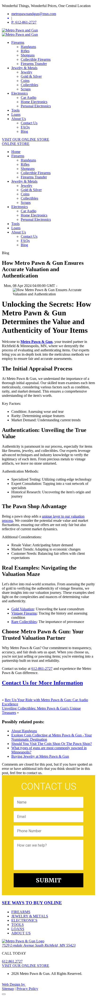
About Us (18, 119)
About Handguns (24, 731)
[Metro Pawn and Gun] (20, 30)
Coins (25, 81)
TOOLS (17, 925)
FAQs (25, 127)
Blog (24, 131)
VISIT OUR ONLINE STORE (25, 139)
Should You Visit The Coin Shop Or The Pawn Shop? (51, 744)
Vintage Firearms (24, 613)
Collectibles (29, 85)
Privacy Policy (27, 989)
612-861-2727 (42, 669)
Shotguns (28, 55)
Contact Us (29, 123)
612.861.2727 (12, 961)
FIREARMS (20, 912)
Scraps (26, 89)
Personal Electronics (36, 106)
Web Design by (14, 984)
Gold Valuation (22, 609)
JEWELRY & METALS (29, 916)
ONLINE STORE (15, 144)
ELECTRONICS (24, 920)
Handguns (28, 47)
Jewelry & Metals (24, 68)
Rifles (25, 51)
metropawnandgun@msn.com (33, 14)
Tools (15, 110)
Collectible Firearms (36, 59)
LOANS (17, 929)
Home (15, 152)
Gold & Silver (31, 76)
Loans (15, 115)
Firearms (17, 42)
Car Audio (28, 98)
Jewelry (26, 72)
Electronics (19, 93)
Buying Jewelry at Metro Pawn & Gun (40, 756)
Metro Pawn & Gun (36, 342)
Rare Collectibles (24, 622)
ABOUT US (21, 933)
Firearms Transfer (34, 64)
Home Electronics (34, 102)
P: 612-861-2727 (23, 22)
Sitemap (8, 989)
